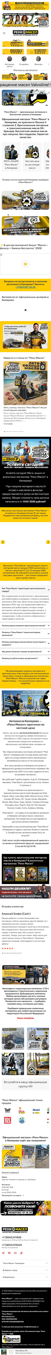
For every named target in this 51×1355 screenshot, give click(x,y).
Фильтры (38, 64)
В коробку (24, 64)
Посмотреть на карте (11, 1195)
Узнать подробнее (25, 1018)
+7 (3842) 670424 (12, 1244)
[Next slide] (48, 542)
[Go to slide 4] (7, 953)
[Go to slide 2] (4, 953)
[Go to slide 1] (2, 953)
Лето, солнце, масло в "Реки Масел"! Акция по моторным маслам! (25, 408)
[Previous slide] (3, 542)
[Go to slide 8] (14, 953)
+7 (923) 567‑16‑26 (25, 287)
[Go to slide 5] (9, 953)
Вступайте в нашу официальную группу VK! (25, 1084)
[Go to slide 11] (19, 953)
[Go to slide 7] (12, 953)
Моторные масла (9, 65)
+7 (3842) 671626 (11, 1237)
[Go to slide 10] (17, 953)
